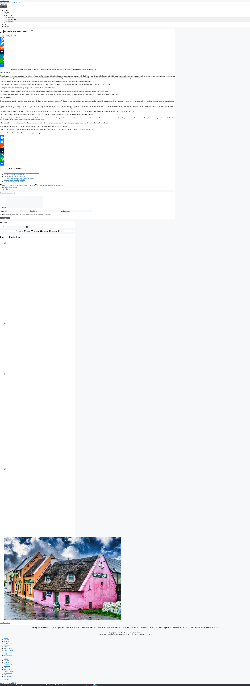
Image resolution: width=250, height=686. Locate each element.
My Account (8, 648)
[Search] (27, 227)
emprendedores (45, 185)
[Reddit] (87, 47)
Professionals (8, 23)
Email (32, 211)
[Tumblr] (87, 52)
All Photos (7, 16)
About (6, 10)
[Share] (87, 65)
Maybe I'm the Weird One (27, 185)
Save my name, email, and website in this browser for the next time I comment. (26, 215)
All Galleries (12, 19)
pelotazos (60, 185)
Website (62, 211)
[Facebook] (87, 39)
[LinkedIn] (87, 56)
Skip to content (4, 1)
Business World (13, 185)
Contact (6, 12)
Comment (3, 207)
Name (2, 211)
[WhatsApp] (87, 60)
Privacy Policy (8, 650)
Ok (95, 685)
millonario (53, 185)
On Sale (6, 14)
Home (6, 638)
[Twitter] (87, 43)
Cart (5, 24)
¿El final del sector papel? (9, 187)
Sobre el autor (6, 189)
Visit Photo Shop (5, 623)
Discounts (7, 645)
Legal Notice (8, 652)
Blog (5, 654)
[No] (97, 685)
